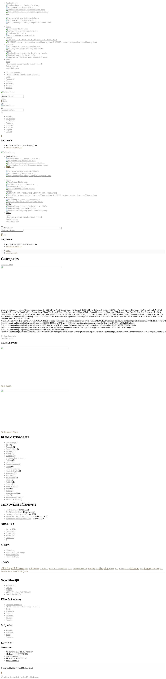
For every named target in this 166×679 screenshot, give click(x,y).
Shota (161, 568)
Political (9, 482)
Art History (45, 568)
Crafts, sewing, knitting (14, 458)
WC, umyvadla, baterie (34, 49)
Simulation (4, 571)
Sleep (9, 571)
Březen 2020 (11, 536)
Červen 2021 (11, 529)
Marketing (10, 473)
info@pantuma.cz (12, 661)
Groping (104, 568)
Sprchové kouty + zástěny (38, 53)
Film (97, 568)
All (7, 445)
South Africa (10, 486)
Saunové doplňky (28, 35)
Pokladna (9, 123)
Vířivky (9, 38)
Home (3, 99)
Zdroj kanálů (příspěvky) (15, 552)
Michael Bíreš (27, 668)
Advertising (10, 443)
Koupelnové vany (28, 7)
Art (41, 568)
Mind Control (126, 568)
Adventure (34, 568)
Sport (8, 489)
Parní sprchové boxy (32, 5)
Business (9, 456)
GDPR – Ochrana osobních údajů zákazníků (22, 75)
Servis (8, 77)
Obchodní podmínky (14, 72)
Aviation (9, 451)
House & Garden (12, 471)
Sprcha (8, 51)
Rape (147, 568)
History (117, 568)
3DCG (26, 568)
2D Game (17, 568)
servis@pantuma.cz (13, 656)
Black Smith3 (6, 386)
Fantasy (92, 568)
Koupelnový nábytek (32, 46)
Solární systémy (12, 66)
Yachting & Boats (12, 499)
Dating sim (83, 569)
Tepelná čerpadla (12, 68)
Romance (154, 568)
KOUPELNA (11, 586)
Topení (8, 59)
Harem (111, 569)
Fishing (8, 462)
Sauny (8, 27)
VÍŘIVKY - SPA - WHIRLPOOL (45, 40)
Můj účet (9, 116)
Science (9, 484)
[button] (1, 136)
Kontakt (9, 88)
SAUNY (9, 588)
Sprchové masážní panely (37, 57)
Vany (8, 14)
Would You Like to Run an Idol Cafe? (20, 516)
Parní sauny (21, 33)
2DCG (5, 568)
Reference (9, 83)
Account (4, 103)
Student (14, 571)
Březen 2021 (11, 533)
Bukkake (51, 568)
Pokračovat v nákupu (14, 147)
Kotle (8, 62)
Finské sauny (23, 29)
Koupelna (9, 44)
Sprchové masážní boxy (35, 10)
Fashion (9, 460)
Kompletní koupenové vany (40, 22)
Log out (9, 130)
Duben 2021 (10, 531)
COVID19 (76, 568)
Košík (4, 101)
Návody (9, 86)
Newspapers (10, 478)
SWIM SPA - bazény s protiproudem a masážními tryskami (75, 42)
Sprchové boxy (11, 3)
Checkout (9, 125)
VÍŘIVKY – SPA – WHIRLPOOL (18, 592)
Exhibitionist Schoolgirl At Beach (18, 519)
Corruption (63, 569)
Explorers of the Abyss (14, 514)
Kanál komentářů (12, 555)
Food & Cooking (12, 464)
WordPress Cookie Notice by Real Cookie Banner (20, 677)
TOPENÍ (9, 590)
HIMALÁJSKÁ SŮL (13, 594)
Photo (8, 480)
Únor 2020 (10, 538)
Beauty (8, 453)
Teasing (20, 571)
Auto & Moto (11, 449)
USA (7, 495)
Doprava (9, 81)
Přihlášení (9, 632)
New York (9, 475)
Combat (56, 568)
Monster (134, 568)
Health (8, 467)
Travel (8, 491)
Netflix (142, 568)
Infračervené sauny (30, 31)
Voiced (26, 571)
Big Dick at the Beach (9, 432)
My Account (10, 119)
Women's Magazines (13, 497)
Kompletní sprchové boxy (38, 12)
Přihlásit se (10, 550)
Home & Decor (11, 469)
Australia (9, 447)
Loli (120, 568)
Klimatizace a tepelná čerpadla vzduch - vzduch (24, 64)
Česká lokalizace (12, 557)
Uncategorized (11, 253)
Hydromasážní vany (31, 18)
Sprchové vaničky (29, 55)
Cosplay (70, 568)
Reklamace (10, 79)
